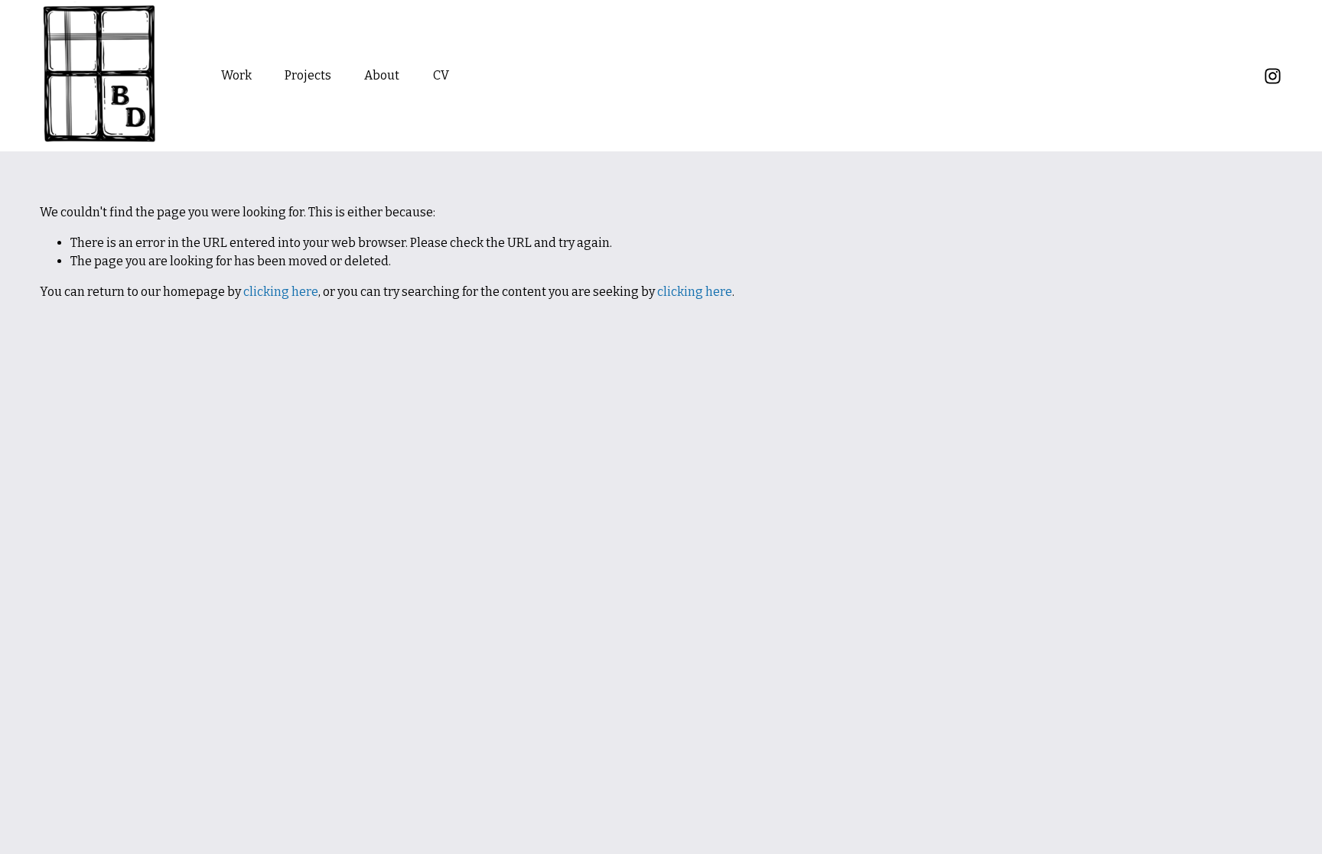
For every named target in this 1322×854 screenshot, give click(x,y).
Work (236, 75)
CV (441, 75)
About (381, 75)
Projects (308, 75)
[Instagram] (1272, 76)
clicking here (280, 291)
